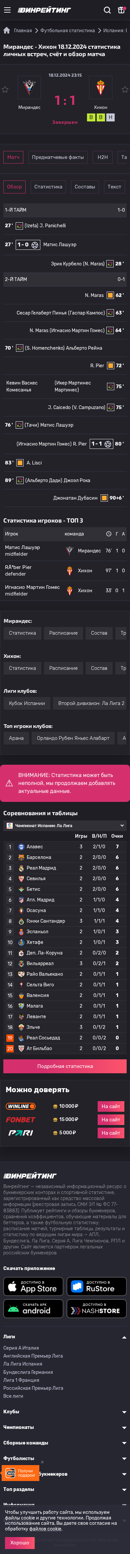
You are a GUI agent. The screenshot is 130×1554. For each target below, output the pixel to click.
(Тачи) (32, 425)
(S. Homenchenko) (45, 348)
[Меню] (7, 10)
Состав (99, 633)
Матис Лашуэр (59, 244)
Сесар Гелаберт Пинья (42, 313)
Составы (85, 187)
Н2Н (103, 157)
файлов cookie (45, 1529)
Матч (13, 157)
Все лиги (13, 1396)
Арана (16, 738)
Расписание (63, 633)
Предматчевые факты (58, 157)
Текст (114, 187)
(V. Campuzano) (88, 407)
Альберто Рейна (84, 348)
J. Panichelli (53, 226)
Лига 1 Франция (21, 1380)
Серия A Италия (21, 1348)
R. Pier (97, 366)
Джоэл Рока (77, 480)
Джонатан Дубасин (75, 498)
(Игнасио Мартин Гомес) (77, 330)
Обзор (14, 187)
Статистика (48, 187)
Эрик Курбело (66, 264)
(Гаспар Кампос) (86, 313)
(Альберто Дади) (43, 480)
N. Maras (94, 295)
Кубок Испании (27, 703)
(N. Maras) (94, 264)
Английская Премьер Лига (33, 1356)
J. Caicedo (59, 407)
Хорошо (19, 1543)
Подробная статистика (65, 1066)
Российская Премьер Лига (33, 1388)
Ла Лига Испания (22, 1364)
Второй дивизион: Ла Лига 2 (91, 703)
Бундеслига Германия (28, 1372)
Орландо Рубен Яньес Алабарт (73, 738)
